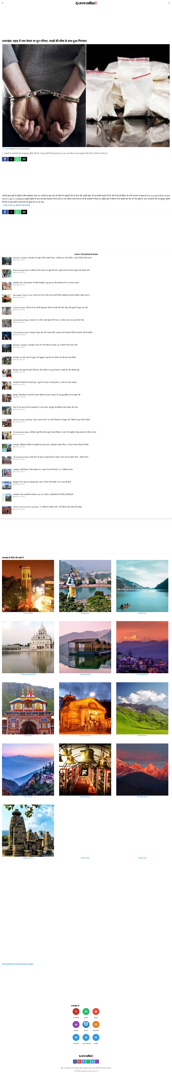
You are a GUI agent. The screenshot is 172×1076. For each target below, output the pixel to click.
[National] (76, 1037)
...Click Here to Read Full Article (16, 205)
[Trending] (76, 1011)
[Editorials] (95, 1024)
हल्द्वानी (7, 149)
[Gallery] (76, 1024)
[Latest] (86, 1011)
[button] (5, 159)
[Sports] (86, 1024)
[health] (95, 1037)
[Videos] (95, 1011)
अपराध (3, 149)
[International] (86, 1037)
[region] (86, 23)
